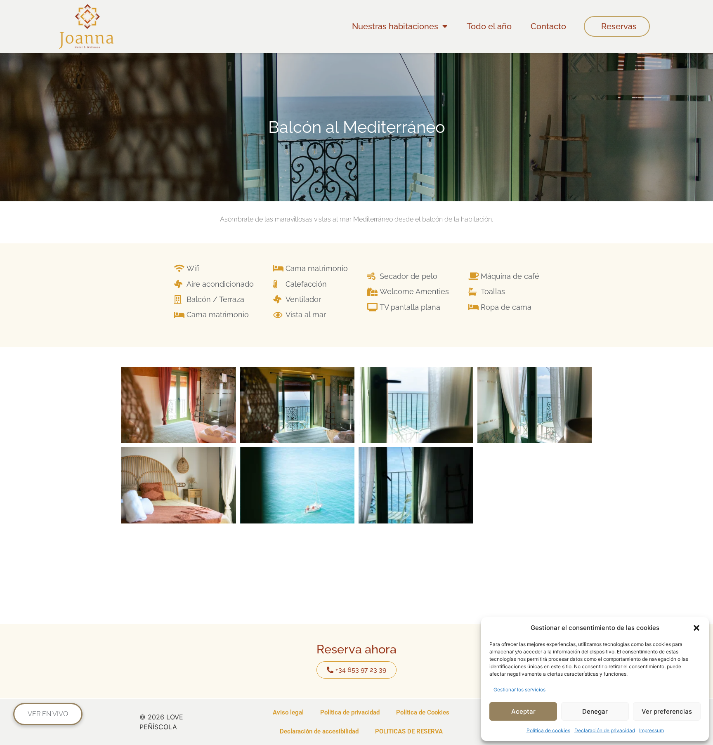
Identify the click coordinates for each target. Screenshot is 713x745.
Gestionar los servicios (519, 689)
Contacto (548, 26)
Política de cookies (548, 730)
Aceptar (523, 711)
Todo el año (489, 26)
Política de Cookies (422, 712)
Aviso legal (288, 712)
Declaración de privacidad (604, 730)
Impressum (651, 730)
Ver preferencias (667, 711)
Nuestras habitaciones (395, 26)
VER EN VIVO (48, 714)
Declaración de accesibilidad (319, 731)
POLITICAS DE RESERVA (409, 731)
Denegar (595, 711)
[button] (696, 628)
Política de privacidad (350, 712)
